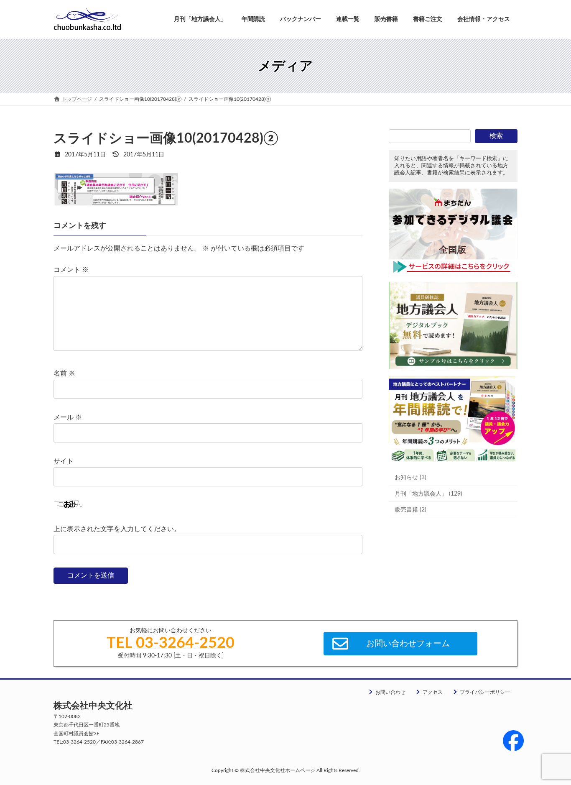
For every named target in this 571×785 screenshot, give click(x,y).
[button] (400, 643)
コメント (71, 269)
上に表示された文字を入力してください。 (117, 529)
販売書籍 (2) (410, 510)
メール (68, 417)
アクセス (433, 692)
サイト (64, 461)
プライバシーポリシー (485, 692)
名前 (64, 373)
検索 (496, 136)
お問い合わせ (390, 692)
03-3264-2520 (185, 643)
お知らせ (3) (410, 478)
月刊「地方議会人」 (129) (428, 493)
